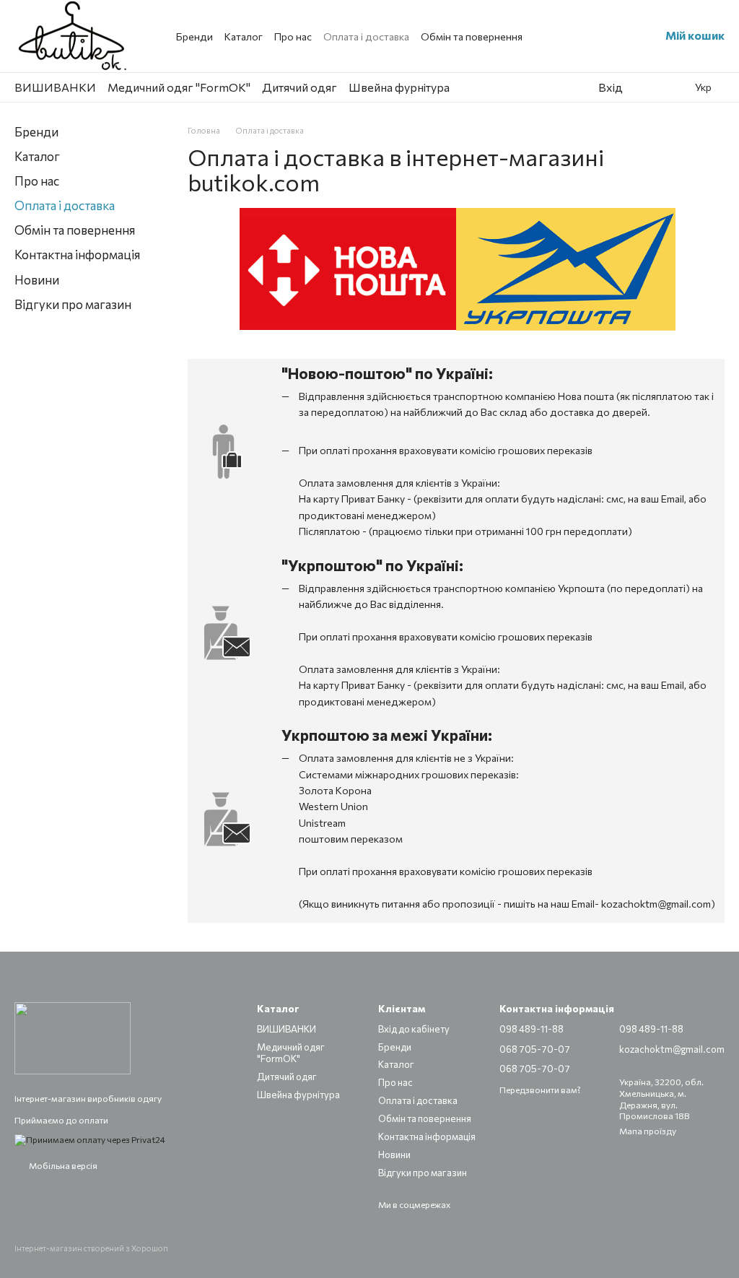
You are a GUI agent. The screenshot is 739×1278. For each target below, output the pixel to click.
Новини (36, 279)
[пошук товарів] (552, 87)
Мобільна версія (62, 1165)
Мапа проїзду (647, 1131)
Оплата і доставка (366, 36)
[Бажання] (644, 87)
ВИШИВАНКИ (55, 87)
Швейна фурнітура (399, 87)
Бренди (194, 36)
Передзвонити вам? (540, 1089)
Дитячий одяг (299, 87)
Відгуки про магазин (72, 304)
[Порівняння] (673, 87)
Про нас (293, 36)
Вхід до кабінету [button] (414, 1029)
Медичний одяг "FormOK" (179, 87)
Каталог (243, 36)
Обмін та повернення (471, 36)
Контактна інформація (77, 254)
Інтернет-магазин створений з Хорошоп (91, 1248)
